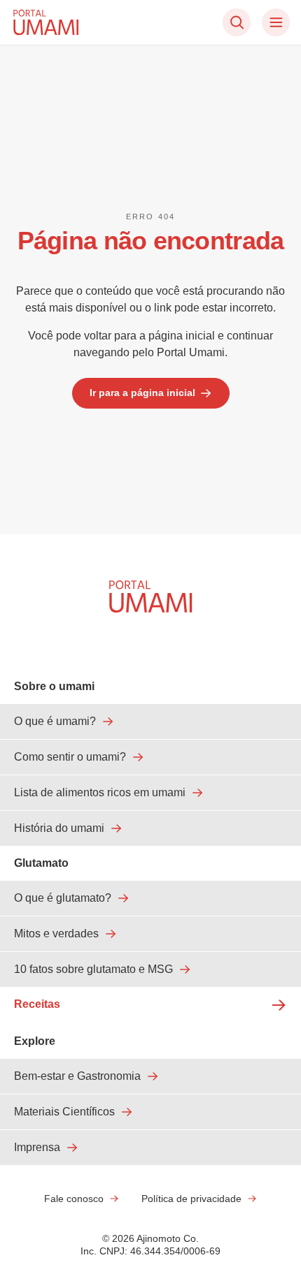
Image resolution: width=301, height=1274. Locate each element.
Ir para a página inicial (142, 392)
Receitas (37, 1004)
